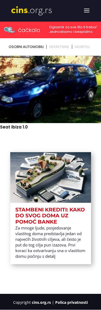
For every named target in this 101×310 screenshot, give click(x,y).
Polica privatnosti (71, 302)
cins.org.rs (41, 302)
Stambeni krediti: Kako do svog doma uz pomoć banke (50, 216)
